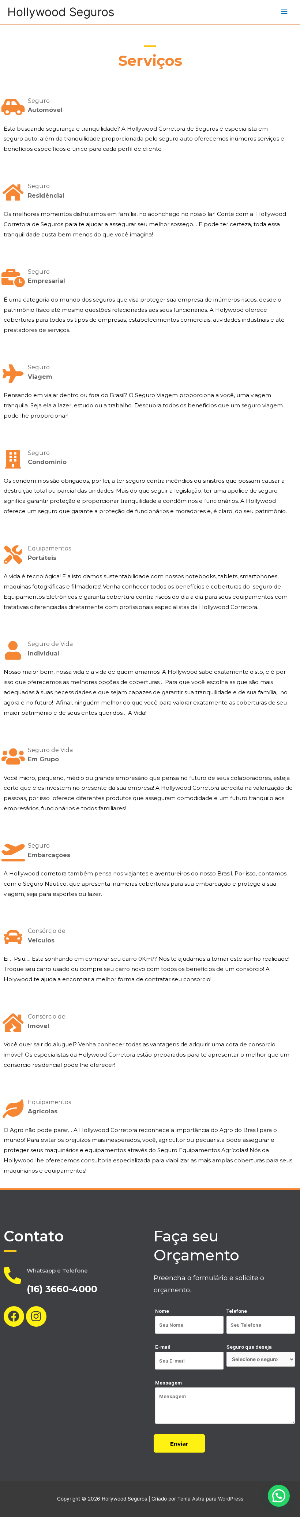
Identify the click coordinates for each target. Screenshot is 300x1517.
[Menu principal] (284, 12)
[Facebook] (14, 1316)
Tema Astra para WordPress (210, 1499)
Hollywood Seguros (61, 12)
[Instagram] (36, 1316)
